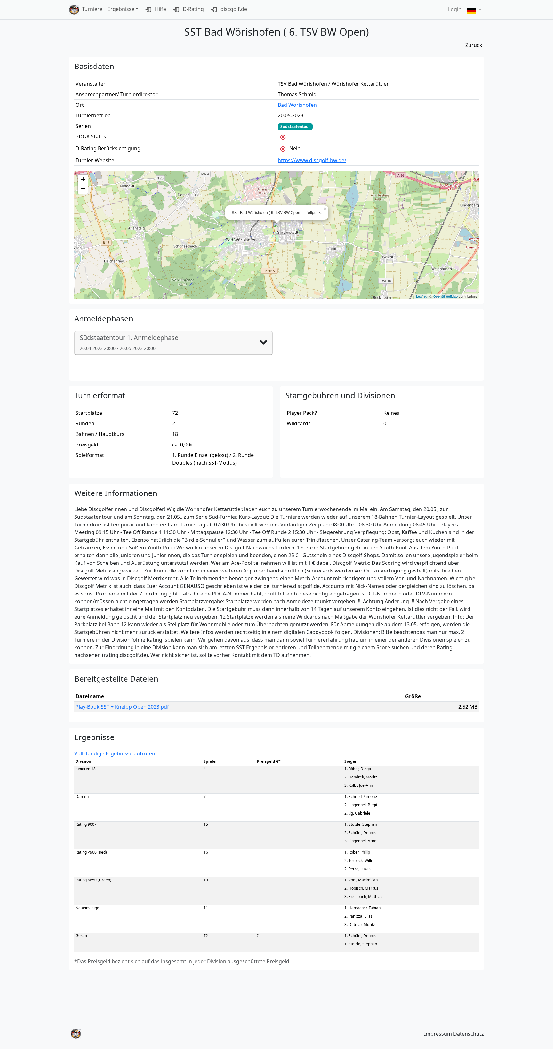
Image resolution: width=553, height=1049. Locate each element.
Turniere (92, 8)
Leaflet (421, 296)
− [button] (83, 189)
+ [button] (83, 179)
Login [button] (454, 9)
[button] (474, 10)
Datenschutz (468, 1033)
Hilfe (160, 8)
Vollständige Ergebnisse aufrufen (114, 753)
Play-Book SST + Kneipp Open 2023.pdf (122, 706)
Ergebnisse (121, 8)
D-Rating (192, 8)
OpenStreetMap (445, 296)
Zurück (473, 45)
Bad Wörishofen (297, 104)
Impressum (438, 1033)
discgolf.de (233, 8)
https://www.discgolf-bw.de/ (312, 160)
